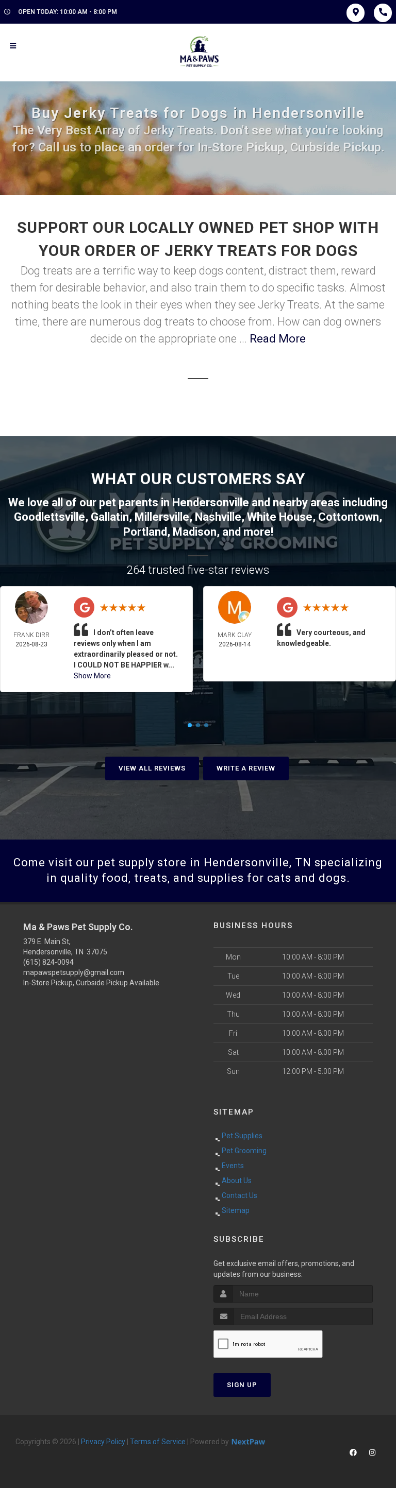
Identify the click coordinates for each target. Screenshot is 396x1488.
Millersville (162, 516)
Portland (145, 531)
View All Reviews (152, 768)
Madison (195, 531)
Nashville (218, 516)
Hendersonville (210, 502)
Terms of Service (158, 1442)
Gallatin (110, 516)
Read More (278, 338)
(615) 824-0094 (48, 962)
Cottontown (348, 516)
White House (279, 516)
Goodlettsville (49, 516)
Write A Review (246, 768)
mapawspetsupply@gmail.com (73, 972)
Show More (92, 676)
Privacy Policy (103, 1442)
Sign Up (242, 1385)
